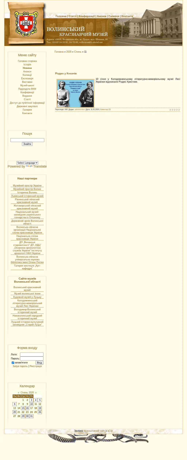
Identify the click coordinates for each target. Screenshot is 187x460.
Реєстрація (36, 366)
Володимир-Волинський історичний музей (27, 311)
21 (19, 412)
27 (14, 416)
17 (31, 408)
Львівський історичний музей (27, 196)
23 (27, 412)
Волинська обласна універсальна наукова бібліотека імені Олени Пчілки (27, 259)
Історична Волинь (27, 192)
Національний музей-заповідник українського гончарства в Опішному (27, 215)
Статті (73, 16)
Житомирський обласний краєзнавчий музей (27, 207)
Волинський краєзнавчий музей (27, 288)
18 (35, 408)
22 (23, 412)
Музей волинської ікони (27, 293)
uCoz (110, 430)
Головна (61, 16)
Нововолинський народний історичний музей (27, 317)
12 (40, 404)
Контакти (127, 16)
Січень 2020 (27, 392)
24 (31, 412)
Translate (40, 166)
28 (19, 416)
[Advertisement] (86, 62)
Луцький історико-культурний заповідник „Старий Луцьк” (27, 323)
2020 (68, 51)
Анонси (101, 16)
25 (35, 412)
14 (19, 408)
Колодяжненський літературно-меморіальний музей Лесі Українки (27, 303)
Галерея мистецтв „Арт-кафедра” (27, 267)
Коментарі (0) (105, 109)
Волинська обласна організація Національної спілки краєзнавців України (27, 230)
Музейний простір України (27, 185)
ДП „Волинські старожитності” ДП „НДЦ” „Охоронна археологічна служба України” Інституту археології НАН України (27, 248)
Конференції (87, 16)
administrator (80, 109)
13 (14, 408)
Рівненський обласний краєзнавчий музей (27, 201)
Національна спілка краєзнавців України (27, 237)
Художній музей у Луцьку (27, 297)
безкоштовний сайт (94, 430)
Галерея (114, 16)
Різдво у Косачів (66, 73)
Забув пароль (20, 366)
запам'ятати (21, 362)
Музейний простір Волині (27, 189)
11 (36, 404)
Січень (77, 51)
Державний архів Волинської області (27, 222)
